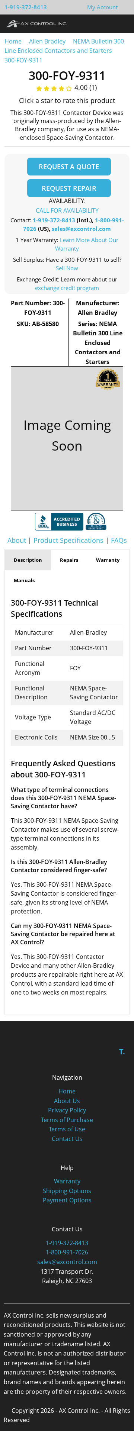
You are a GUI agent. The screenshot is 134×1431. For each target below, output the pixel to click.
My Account (102, 7)
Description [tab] (28, 560)
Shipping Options (67, 1191)
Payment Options (67, 1200)
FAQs (119, 540)
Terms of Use (67, 1129)
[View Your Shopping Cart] (123, 7)
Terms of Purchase (67, 1120)
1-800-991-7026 (67, 1252)
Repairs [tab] (69, 560)
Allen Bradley (47, 41)
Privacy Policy (67, 1110)
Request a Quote (69, 166)
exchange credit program (67, 287)
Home (13, 41)
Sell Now (67, 268)
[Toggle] (121, 23)
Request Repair (69, 188)
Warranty (67, 1181)
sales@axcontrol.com (81, 228)
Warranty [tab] (107, 560)
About (16, 540)
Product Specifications (68, 540)
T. (122, 1052)
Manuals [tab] (24, 580)
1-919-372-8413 (25, 7)
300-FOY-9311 (23, 60)
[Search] (107, 23)
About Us (67, 1101)
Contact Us (67, 1139)
